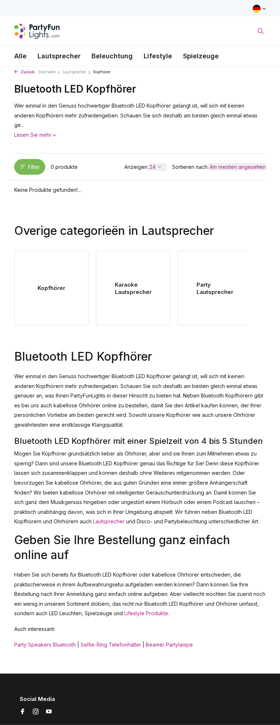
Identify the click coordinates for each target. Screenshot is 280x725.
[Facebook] (23, 711)
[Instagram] (36, 711)
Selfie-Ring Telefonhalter (111, 644)
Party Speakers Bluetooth (45, 644)
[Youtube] (49, 711)
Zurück (27, 72)
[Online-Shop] (37, 31)
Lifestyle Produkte (146, 613)
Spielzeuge (201, 56)
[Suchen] (260, 31)
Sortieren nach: (190, 167)
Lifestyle (158, 56)
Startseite (46, 72)
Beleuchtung (112, 56)
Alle (20, 56)
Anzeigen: (136, 167)
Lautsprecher (59, 56)
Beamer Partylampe (169, 644)
